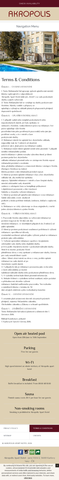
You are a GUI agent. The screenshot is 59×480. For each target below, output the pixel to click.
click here (28, 478)
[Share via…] (37, 452)
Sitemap (7, 435)
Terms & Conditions (43, 428)
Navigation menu (27, 26)
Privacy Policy (11, 428)
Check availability (29, 3)
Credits (37, 435)
